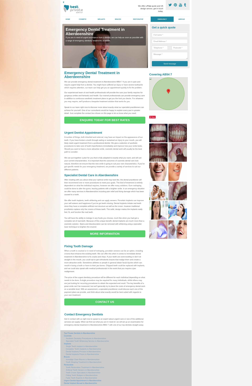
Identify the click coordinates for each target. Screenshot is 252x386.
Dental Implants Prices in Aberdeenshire (82, 354)
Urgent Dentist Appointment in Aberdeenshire (82, 380)
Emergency (162, 19)
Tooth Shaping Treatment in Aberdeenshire (83, 362)
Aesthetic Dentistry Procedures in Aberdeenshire (86, 338)
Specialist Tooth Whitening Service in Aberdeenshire (87, 341)
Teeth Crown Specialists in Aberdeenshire (83, 373)
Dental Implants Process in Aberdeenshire (83, 351)
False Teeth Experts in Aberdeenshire (81, 378)
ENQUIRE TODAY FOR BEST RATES (105, 120)
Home (68, 19)
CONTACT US (104, 302)
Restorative (138, 19)
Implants (101, 19)
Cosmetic (82, 19)
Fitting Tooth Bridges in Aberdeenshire (82, 375)
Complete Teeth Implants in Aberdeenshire (83, 349)
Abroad (181, 19)
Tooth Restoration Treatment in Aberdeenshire (85, 367)
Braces (118, 19)
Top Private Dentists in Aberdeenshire (79, 333)
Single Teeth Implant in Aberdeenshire (81, 346)
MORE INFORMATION (105, 233)
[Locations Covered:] (63, 2)
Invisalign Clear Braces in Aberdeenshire (82, 359)
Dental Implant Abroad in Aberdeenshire (80, 383)
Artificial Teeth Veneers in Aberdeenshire (82, 370)
